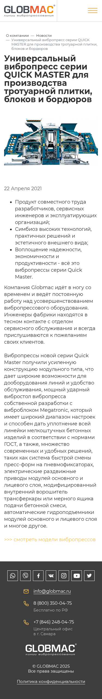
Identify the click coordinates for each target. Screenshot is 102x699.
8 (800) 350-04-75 (52, 603)
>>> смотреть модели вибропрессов (50, 540)
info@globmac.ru (52, 591)
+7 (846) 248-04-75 (53, 622)
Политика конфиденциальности (51, 681)
